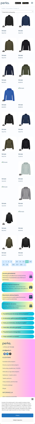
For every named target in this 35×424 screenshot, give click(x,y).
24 (30, 261)
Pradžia (3, 8)
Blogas (4, 388)
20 (17, 261)
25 (3, 264)
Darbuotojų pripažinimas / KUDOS (11, 368)
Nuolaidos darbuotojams (9, 361)
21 (20, 261)
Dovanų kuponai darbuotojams (11, 365)
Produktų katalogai (7, 385)
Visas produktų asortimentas (10, 381)
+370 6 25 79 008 (8, 347)
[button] (32, 399)
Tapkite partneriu (7, 378)
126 (13, 264)
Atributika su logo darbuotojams (11, 371)
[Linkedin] (7, 354)
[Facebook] (4, 354)
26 (7, 264)
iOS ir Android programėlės (10, 396)
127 (17, 264)
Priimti (17, 415)
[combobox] (17, 11)
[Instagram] (10, 354)
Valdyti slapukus (17, 420)
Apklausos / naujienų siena (9, 375)
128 (21, 264)
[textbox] (17, 12)
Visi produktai (9, 8)
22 (23, 261)
